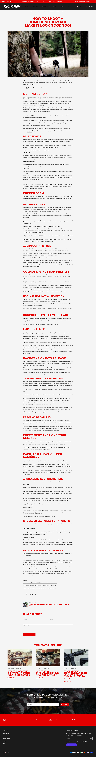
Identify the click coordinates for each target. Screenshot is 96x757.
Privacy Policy (6, 738)
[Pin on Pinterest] (30, 594)
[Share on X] (28, 594)
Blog (4, 743)
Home (31, 11)
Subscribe (64, 704)
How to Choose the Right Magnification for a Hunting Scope (19, 673)
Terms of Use (79, 741)
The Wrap (37, 11)
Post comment (29, 634)
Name (24, 616)
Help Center (6, 733)
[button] (86, 6)
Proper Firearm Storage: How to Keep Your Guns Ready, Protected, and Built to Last (75, 675)
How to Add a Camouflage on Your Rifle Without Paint (47, 673)
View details (11, 677)
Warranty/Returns (7, 736)
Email (50, 616)
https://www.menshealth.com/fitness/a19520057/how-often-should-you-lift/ (39, 588)
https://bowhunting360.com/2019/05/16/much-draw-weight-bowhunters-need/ (40, 582)
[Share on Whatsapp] (33, 594)
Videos (4, 741)
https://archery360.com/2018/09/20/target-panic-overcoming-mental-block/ (39, 585)
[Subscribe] (91, 738)
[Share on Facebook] (26, 594)
